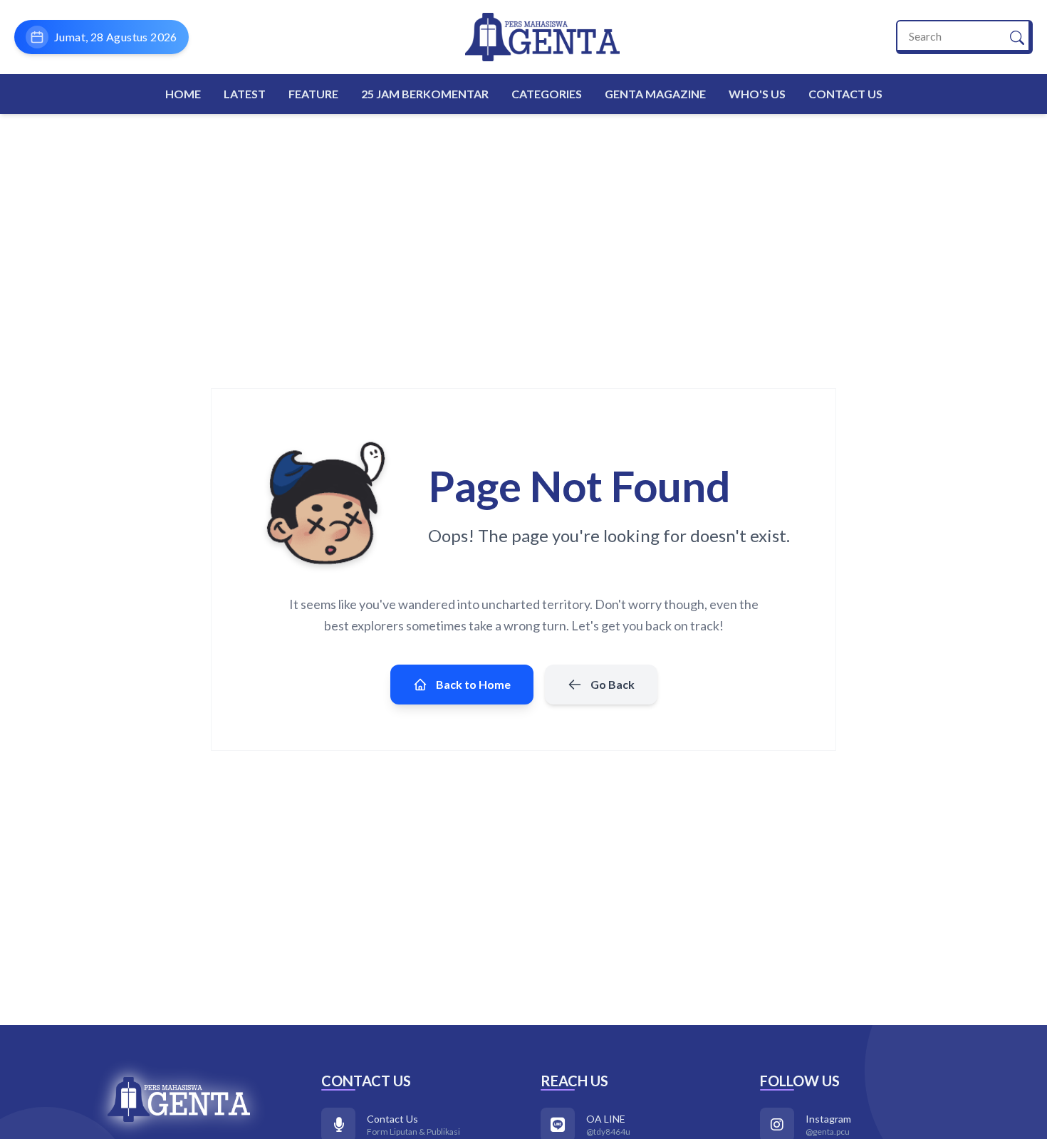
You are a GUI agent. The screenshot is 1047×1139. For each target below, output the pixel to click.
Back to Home (473, 684)
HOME (183, 93)
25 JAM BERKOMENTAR (425, 93)
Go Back (612, 684)
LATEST (245, 93)
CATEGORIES (546, 93)
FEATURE (313, 93)
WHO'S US (757, 93)
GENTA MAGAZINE (655, 93)
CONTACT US (845, 93)
